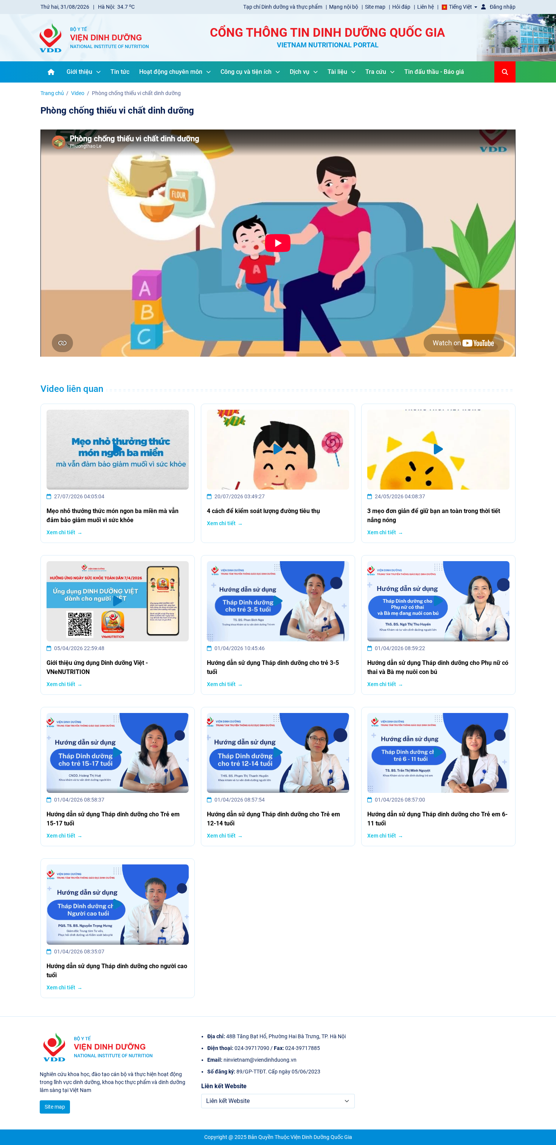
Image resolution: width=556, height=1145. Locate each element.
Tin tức (119, 71)
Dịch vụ (299, 71)
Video (77, 93)
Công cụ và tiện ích (246, 71)
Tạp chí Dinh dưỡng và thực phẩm (283, 7)
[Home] (51, 72)
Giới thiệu (79, 71)
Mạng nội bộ (344, 7)
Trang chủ (52, 93)
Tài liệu (337, 71)
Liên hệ (426, 7)
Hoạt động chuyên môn (170, 71)
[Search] (505, 72)
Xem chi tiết (61, 532)
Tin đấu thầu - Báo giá (434, 71)
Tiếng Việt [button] (460, 7)
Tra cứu (375, 71)
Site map (376, 7)
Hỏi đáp (402, 7)
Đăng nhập (502, 7)
